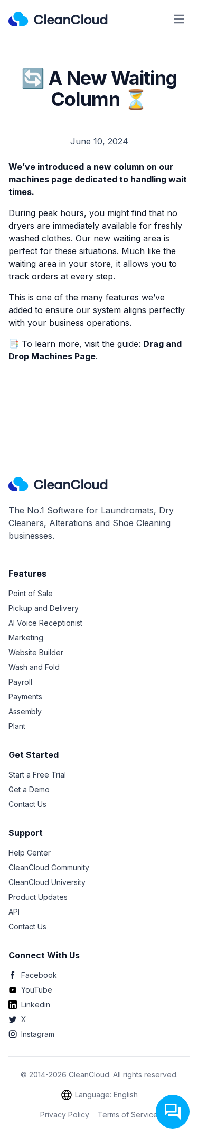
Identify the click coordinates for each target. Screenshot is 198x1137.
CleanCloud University (47, 882)
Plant (16, 726)
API (14, 911)
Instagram (37, 1033)
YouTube (36, 989)
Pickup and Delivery (43, 608)
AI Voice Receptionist (45, 622)
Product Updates (38, 896)
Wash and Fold (34, 667)
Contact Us (27, 804)
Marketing (25, 637)
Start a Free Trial (37, 774)
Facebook (39, 974)
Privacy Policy (64, 1114)
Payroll (20, 681)
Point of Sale (30, 593)
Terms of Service (128, 1114)
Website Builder (35, 652)
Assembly (25, 711)
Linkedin (35, 1004)
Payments (25, 696)
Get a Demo (29, 789)
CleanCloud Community (48, 867)
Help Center (29, 852)
